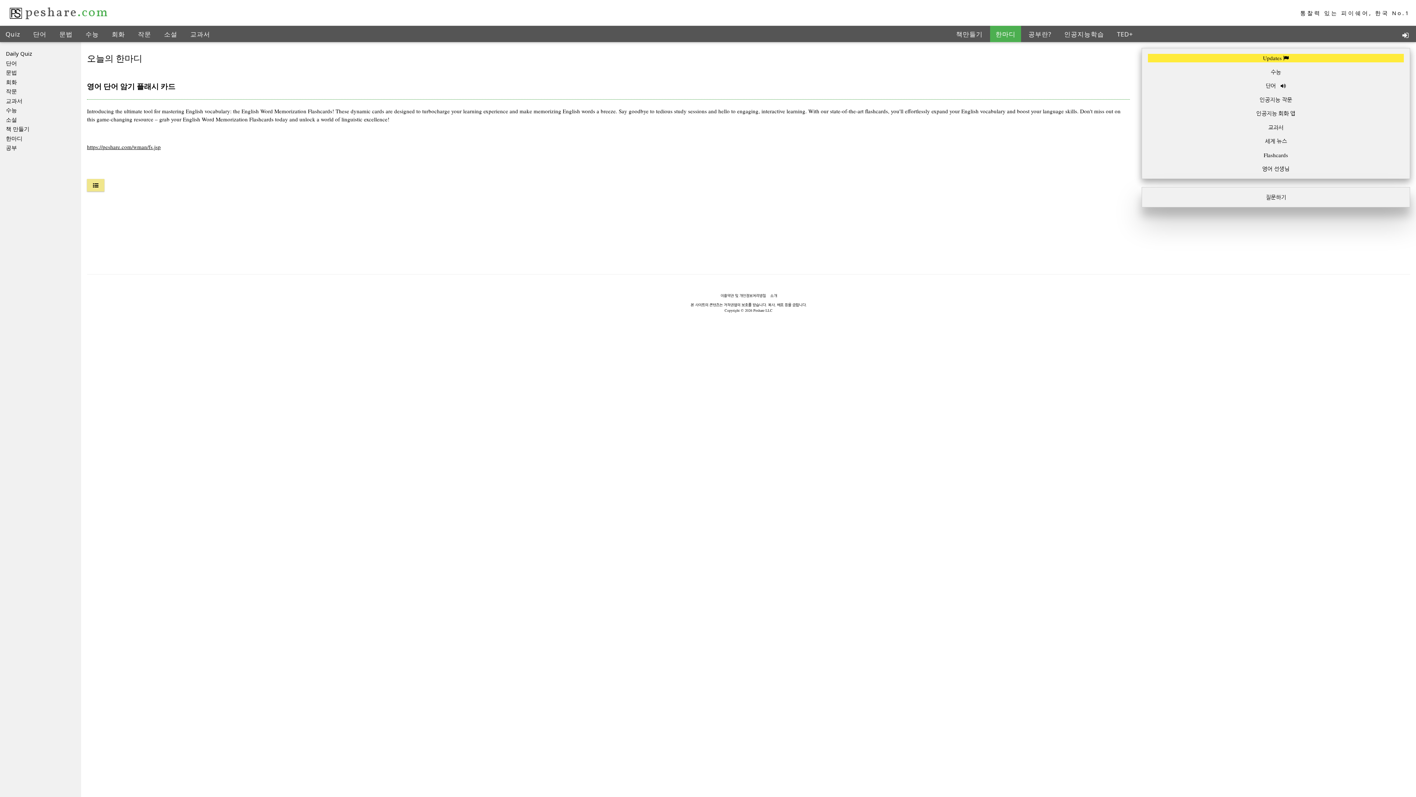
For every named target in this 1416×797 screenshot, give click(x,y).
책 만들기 (18, 128)
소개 (773, 295)
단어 (39, 34)
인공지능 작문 (1276, 99)
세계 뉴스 (1276, 141)
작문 (144, 34)
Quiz (13, 34)
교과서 (200, 34)
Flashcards (1276, 155)
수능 (92, 34)
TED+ (1125, 34)
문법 (66, 34)
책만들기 (969, 34)
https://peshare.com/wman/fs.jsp (124, 147)
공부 (11, 147)
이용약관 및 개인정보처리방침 (743, 295)
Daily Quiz (19, 53)
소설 (170, 34)
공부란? (1039, 34)
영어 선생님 (1276, 168)
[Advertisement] (1276, 267)
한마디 (1006, 34)
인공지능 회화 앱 (1275, 113)
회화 (118, 34)
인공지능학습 (1084, 34)
